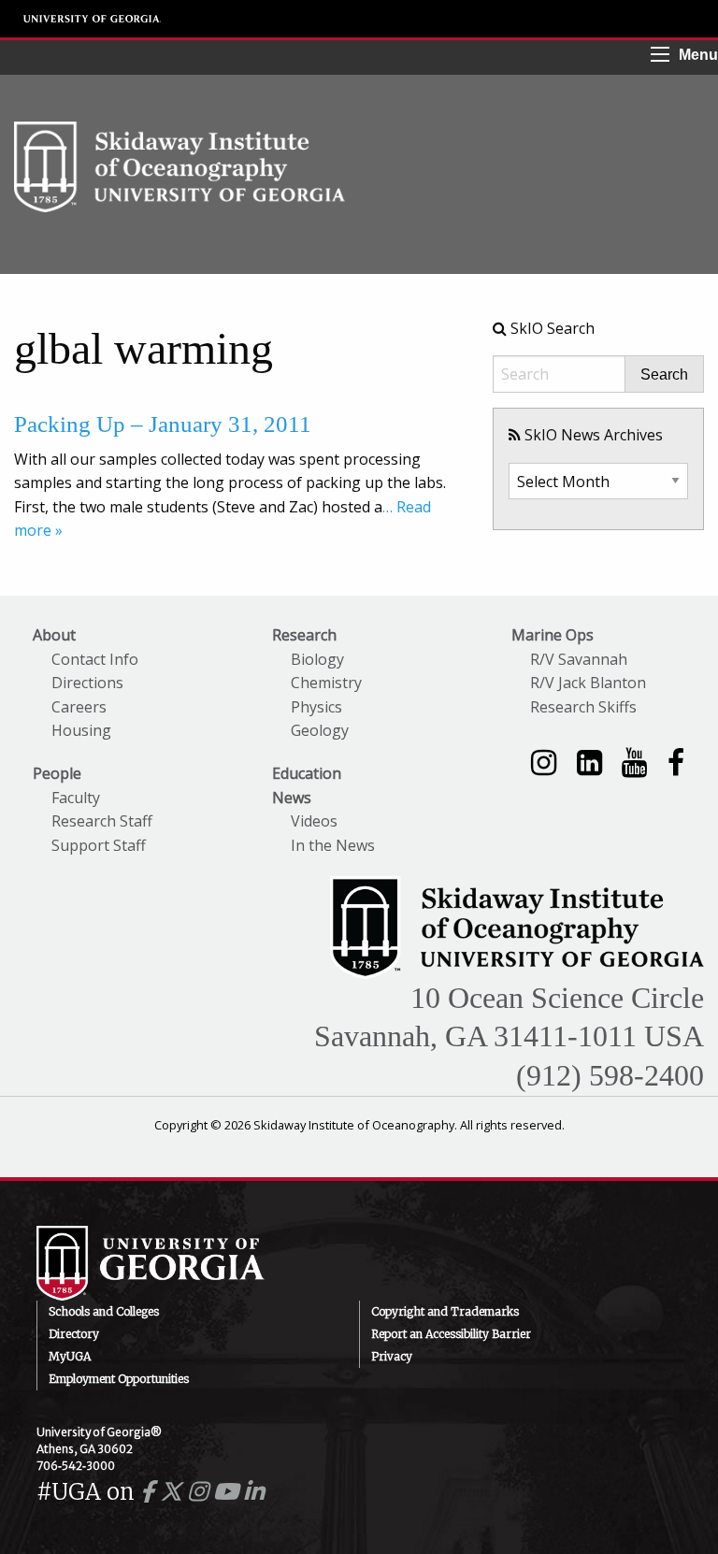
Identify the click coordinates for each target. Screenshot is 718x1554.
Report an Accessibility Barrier (451, 1334)
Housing (81, 730)
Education (306, 773)
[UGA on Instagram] (200, 1491)
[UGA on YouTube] (228, 1491)
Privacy (391, 1356)
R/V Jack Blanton (588, 682)
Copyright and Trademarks (445, 1311)
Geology (320, 730)
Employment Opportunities (119, 1379)
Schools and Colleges (104, 1311)
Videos (314, 821)
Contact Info (94, 659)
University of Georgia (92, 18)
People (57, 773)
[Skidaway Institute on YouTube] (634, 761)
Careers (79, 707)
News (291, 797)
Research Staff (101, 821)
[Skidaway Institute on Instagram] (543, 761)
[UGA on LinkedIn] (254, 1491)
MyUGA (70, 1356)
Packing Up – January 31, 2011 (162, 424)
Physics (316, 707)
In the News (333, 845)
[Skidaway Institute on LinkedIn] (589, 761)
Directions (87, 682)
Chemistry (326, 682)
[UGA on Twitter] (174, 1491)
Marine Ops (552, 635)
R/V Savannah (578, 659)
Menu (698, 55)
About (54, 635)
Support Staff (98, 845)
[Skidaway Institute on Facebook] (676, 761)
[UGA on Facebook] (150, 1491)
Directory (74, 1334)
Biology (317, 659)
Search (664, 374)
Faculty (75, 797)
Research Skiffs (583, 707)
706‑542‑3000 (75, 1466)
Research (304, 635)
